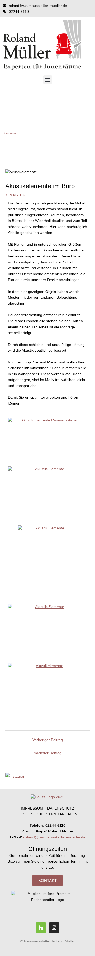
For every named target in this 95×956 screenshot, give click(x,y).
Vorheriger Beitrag (47, 740)
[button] (47, 79)
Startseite (9, 133)
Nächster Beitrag (47, 753)
